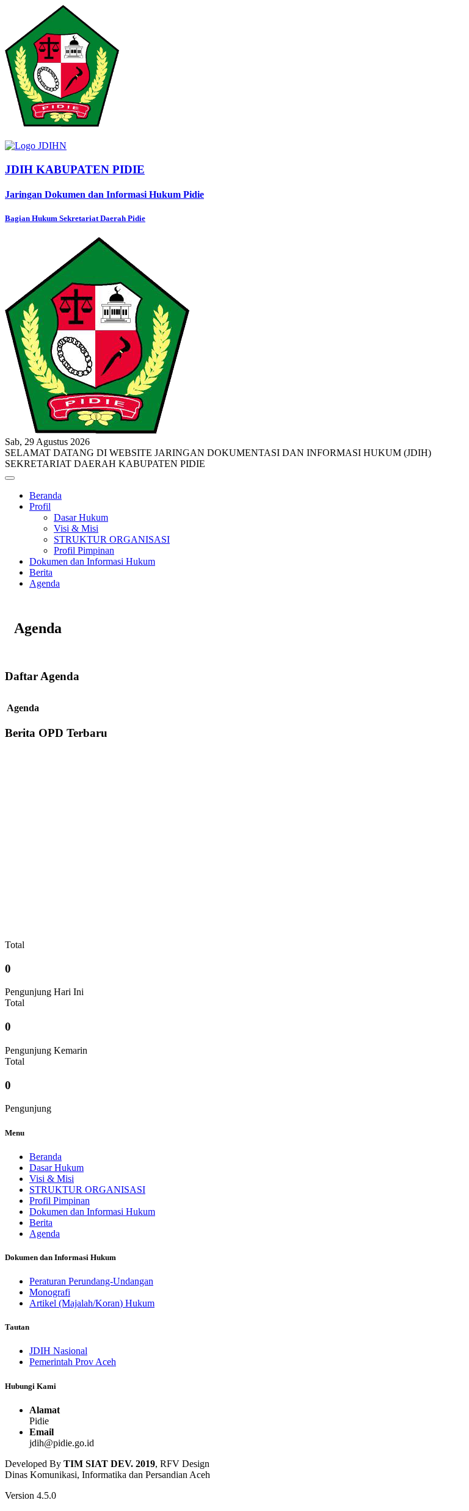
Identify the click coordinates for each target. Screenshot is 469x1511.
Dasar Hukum (81, 517)
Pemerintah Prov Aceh (72, 1362)
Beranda (45, 495)
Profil (40, 506)
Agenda (44, 583)
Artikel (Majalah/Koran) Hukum (92, 1303)
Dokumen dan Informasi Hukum (92, 561)
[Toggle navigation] (10, 478)
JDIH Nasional (58, 1351)
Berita (41, 572)
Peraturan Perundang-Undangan (91, 1281)
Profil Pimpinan (84, 550)
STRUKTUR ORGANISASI (112, 539)
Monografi (49, 1292)
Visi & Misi (76, 528)
